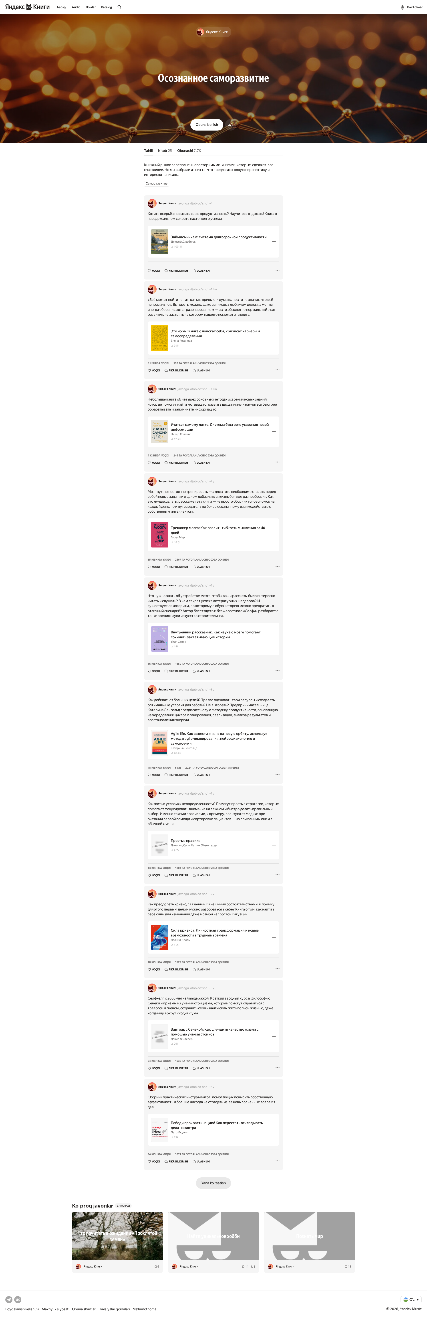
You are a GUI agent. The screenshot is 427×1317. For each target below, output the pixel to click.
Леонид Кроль (180, 940)
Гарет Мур (178, 537)
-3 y (212, 585)
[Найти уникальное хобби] (213, 1236)
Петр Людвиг (180, 1132)
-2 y (212, 481)
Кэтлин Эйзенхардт (204, 845)
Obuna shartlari (84, 1309)
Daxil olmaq (415, 7)
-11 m (213, 289)
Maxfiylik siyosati (55, 1309)
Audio (76, 7)
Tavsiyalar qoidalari (114, 1309)
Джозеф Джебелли (184, 241)
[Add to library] (274, 241)
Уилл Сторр (178, 641)
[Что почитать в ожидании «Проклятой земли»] (117, 1236)
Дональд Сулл (180, 845)
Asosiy (61, 7)
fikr (178, 767)
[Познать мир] (309, 1236)
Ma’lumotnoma (144, 1309)
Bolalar (91, 7)
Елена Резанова (181, 340)
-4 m (212, 203)
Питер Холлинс (181, 434)
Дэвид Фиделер (182, 1039)
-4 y (212, 1086)
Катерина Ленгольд (184, 748)
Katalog (106, 7)
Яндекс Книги (167, 203)
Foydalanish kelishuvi (22, 1309)
